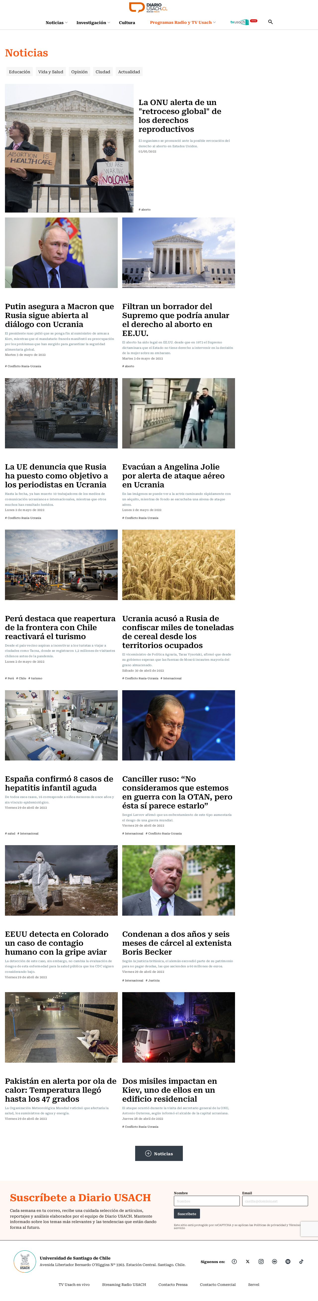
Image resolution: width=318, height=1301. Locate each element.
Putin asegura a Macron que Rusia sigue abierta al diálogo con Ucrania (59, 314)
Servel (253, 1284)
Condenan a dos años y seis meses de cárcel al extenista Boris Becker (177, 942)
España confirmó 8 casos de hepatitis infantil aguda (59, 782)
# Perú (9, 678)
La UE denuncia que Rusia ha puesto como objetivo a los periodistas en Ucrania (56, 475)
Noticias (55, 22)
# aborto (145, 209)
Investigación (91, 22)
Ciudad (103, 71)
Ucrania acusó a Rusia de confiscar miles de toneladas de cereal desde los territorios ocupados (178, 631)
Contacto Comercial (218, 1284)
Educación (19, 71)
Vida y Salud (50, 71)
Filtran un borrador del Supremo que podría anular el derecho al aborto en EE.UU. (175, 319)
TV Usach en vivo (74, 1284)
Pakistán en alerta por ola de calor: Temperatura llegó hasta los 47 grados (61, 1089)
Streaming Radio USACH (124, 1284)
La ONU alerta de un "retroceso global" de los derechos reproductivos (180, 115)
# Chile (21, 678)
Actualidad (129, 71)
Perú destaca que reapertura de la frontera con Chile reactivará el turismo (60, 627)
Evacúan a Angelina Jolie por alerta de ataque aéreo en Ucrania (173, 475)
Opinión (79, 71)
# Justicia (152, 980)
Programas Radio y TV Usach (181, 22)
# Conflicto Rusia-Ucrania (23, 366)
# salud (10, 833)
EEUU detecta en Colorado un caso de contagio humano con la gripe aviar (57, 942)
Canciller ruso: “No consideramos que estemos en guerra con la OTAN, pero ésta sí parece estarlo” (177, 791)
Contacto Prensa (173, 1284)
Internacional (152, 87)
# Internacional (171, 678)
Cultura (127, 22)
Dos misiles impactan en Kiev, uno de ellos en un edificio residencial (169, 1089)
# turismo (35, 678)
